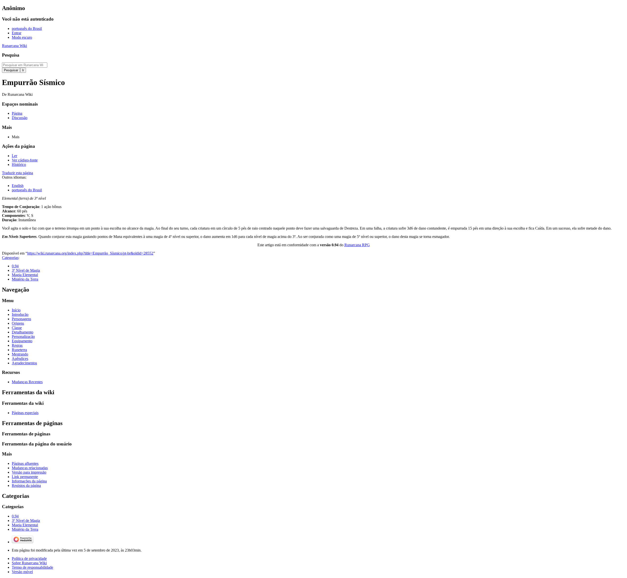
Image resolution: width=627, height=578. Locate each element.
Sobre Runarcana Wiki (29, 563)
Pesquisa (10, 55)
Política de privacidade (29, 558)
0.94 (15, 266)
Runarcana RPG (357, 245)
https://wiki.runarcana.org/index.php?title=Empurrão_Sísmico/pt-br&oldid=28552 (90, 253)
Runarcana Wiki (14, 46)
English (18, 186)
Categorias (10, 258)
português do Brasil (27, 190)
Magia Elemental (25, 275)
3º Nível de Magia (26, 270)
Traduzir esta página (17, 173)
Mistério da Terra (25, 279)
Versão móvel (22, 572)
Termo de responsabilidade (32, 567)
